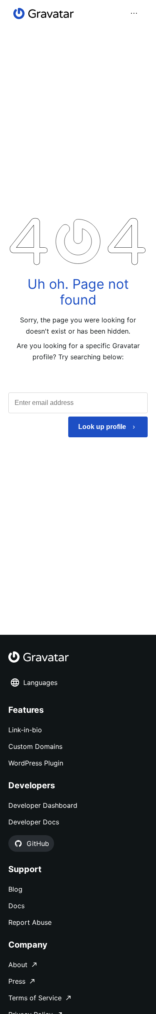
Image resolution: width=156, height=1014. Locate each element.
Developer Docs (33, 822)
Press (16, 981)
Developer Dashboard (42, 805)
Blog (15, 889)
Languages (40, 682)
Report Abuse (30, 922)
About (17, 964)
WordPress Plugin (35, 763)
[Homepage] (43, 13)
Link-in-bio (25, 730)
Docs (16, 906)
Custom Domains (35, 746)
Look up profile (102, 426)
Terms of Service (35, 998)
